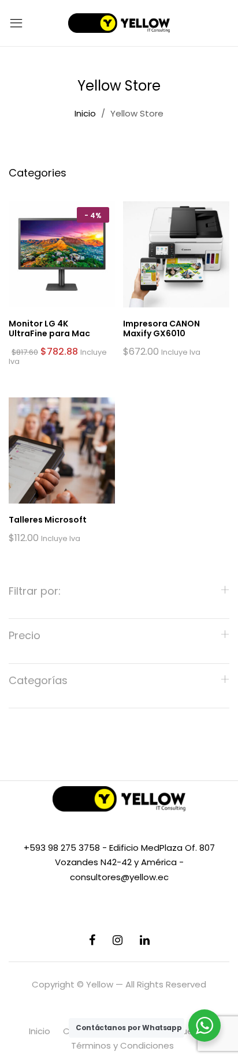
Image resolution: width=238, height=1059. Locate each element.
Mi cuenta (187, 1031)
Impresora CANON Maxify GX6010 (161, 328)
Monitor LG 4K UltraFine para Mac (49, 328)
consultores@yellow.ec (119, 877)
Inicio (39, 1031)
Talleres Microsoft (48, 519)
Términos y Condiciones (122, 1045)
